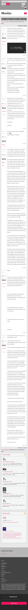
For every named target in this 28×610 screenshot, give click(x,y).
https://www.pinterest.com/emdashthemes (12, 533)
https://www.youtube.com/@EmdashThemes (12, 538)
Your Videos (6, 21)
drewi (10, 493)
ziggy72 (3, 162)
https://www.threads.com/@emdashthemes (12, 534)
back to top (14, 603)
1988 (3, 165)
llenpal (10, 481)
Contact (3, 564)
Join (8, 4)
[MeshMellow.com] (13, 596)
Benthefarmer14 (12, 461)
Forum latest (6, 454)
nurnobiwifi (9, 520)
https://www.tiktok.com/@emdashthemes (12, 535)
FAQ (23, 19)
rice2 (10, 503)
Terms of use (4, 580)
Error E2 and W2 (6, 463)
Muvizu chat (6, 513)
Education (3, 566)
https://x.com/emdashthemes (9, 536)
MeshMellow (4, 563)
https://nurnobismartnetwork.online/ (11, 522)
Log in (3, 4)
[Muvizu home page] (6, 12)
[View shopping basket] (25, 8)
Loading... (4, 553)
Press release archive (6, 572)
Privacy (2, 578)
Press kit (3, 570)
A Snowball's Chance (7, 473)
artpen (3, 71)
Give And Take (6, 483)
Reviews (3, 574)
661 (5, 44)
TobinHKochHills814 (10, 531)
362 (5, 73)
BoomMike (11, 471)
